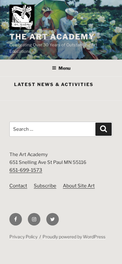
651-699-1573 (25, 170)
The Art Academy (52, 36)
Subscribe (45, 186)
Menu (64, 68)
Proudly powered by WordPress (74, 236)
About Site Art (79, 186)
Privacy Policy (23, 236)
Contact (18, 186)
